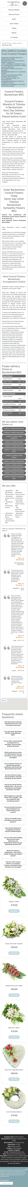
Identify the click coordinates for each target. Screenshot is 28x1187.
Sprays (14, 19)
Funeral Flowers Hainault (14, 465)
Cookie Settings (5, 1180)
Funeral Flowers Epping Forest (14, 456)
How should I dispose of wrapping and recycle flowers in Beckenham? (13, 829)
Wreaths (14, 33)
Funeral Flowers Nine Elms (14, 446)
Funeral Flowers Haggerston (14, 461)
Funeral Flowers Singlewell (14, 432)
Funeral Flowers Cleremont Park (14, 477)
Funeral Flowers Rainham (14, 442)
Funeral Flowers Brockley (14, 469)
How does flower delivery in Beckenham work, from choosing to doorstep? (13, 723)
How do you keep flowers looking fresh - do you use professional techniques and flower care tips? (13, 787)
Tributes (14, 28)
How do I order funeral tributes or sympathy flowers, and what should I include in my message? (13, 864)
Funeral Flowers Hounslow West (14, 450)
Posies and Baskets (14, 10)
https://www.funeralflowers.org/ (15, 1154)
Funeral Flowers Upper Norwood (14, 437)
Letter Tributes (14, 23)
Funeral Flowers (6, 43)
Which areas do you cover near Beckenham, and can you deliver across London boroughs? (13, 755)
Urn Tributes (14, 37)
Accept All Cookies (7, 1183)
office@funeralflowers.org (16, 1152)
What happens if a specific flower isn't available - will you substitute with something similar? (13, 798)
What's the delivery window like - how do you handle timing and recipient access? (13, 853)
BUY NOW (14, 911)
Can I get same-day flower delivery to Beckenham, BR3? (13, 733)
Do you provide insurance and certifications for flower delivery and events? (13, 809)
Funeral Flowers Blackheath (14, 428)
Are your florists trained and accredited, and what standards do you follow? (13, 776)
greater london (17, 43)
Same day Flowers (14, 14)
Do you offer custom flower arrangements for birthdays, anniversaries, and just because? (13, 743)
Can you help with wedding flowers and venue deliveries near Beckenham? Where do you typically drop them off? (13, 841)
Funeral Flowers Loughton (14, 473)
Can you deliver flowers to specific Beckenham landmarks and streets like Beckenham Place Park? (13, 766)
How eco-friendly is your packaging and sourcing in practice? (13, 820)
